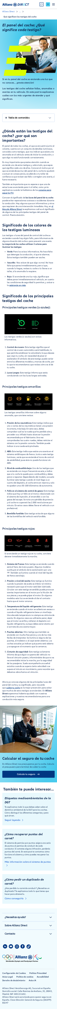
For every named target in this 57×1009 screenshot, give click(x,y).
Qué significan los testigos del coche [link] (20, 17)
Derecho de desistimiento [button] (13, 980)
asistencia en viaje (17, 285)
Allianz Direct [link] (8, 11)
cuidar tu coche (13, 688)
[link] (48, 4)
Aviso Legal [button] (7, 977)
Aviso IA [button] (32, 980)
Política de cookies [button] (24, 977)
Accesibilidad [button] (43, 977)
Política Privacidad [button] (38, 973)
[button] (50, 917)
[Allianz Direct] (15, 4)
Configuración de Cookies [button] (14, 973)
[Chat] (41, 4)
